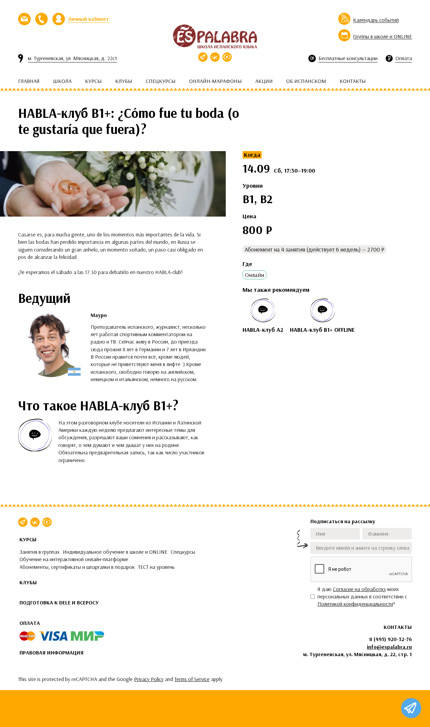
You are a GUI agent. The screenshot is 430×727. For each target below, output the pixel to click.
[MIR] (87, 636)
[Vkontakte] (215, 57)
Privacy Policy (149, 679)
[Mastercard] (27, 636)
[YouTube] (227, 57)
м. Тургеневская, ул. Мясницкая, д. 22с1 (72, 58)
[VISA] (53, 636)
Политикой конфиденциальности (355, 603)
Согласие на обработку (359, 589)
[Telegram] (203, 57)
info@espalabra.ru (389, 646)
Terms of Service (192, 679)
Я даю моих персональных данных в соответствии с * (362, 596)
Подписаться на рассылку (342, 521)
